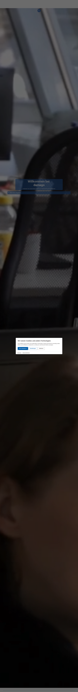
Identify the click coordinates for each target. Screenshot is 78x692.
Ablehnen (41, 348)
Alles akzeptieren (23, 348)
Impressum (19, 352)
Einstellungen (33, 348)
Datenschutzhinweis (26, 352)
